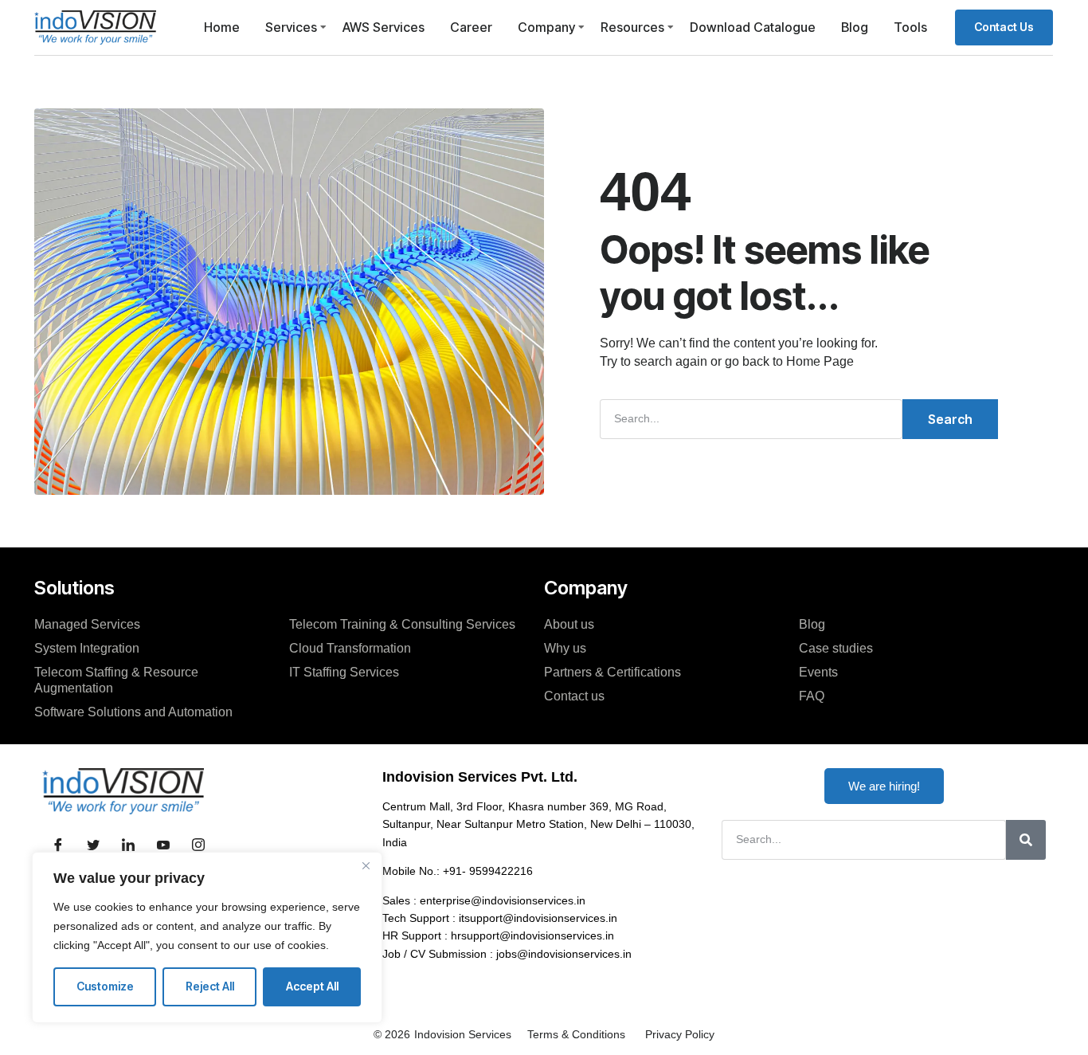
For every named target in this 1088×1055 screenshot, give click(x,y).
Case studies (836, 648)
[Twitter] (93, 846)
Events (818, 672)
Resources (632, 27)
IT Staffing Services (344, 672)
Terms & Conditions (576, 1034)
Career (471, 27)
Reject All (210, 986)
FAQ (811, 696)
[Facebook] (58, 846)
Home (222, 27)
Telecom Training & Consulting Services (402, 624)
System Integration (86, 648)
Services (291, 27)
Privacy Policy (679, 1034)
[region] (207, 937)
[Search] (1026, 840)
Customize (105, 986)
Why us (565, 648)
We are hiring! (884, 786)
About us (569, 624)
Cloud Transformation (350, 648)
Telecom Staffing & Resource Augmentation (116, 680)
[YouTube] (163, 846)
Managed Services (87, 624)
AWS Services (383, 27)
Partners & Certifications (612, 672)
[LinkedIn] (128, 846)
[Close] (365, 865)
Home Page (820, 361)
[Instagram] (198, 846)
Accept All (312, 986)
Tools (910, 27)
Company (546, 27)
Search (950, 419)
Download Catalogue (753, 27)
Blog (854, 27)
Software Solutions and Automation (133, 712)
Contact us (574, 696)
